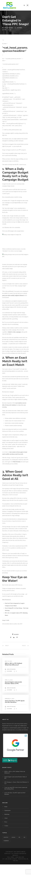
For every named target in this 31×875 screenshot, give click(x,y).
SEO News (19, 27)
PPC (5, 29)
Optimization (7, 810)
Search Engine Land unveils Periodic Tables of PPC (13, 682)
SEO (24, 837)
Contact (6, 825)
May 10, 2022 (8, 661)
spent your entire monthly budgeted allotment (13, 295)
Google (13, 837)
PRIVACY (15, 855)
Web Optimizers (8, 27)
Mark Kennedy (16, 461)
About (5, 818)
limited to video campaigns (14, 332)
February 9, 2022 (9, 698)
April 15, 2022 (9, 680)
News (5, 822)
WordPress (6, 840)
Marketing (6, 814)
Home (5, 806)
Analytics (6, 837)
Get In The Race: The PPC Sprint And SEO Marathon (14, 701)
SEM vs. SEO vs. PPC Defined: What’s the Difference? (13, 664)
